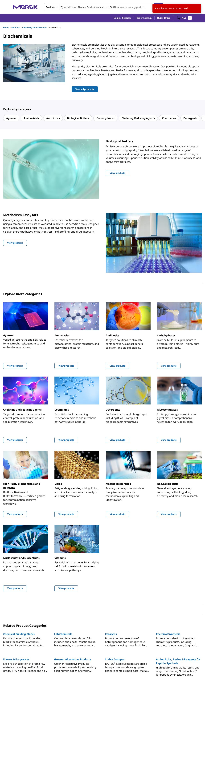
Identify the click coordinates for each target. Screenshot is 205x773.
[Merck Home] (25, 7)
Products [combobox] (50, 7)
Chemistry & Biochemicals (34, 27)
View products (15, 365)
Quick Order (163, 17)
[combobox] (103, 7)
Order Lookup (144, 17)
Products (15, 27)
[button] (122, 18)
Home (6, 27)
